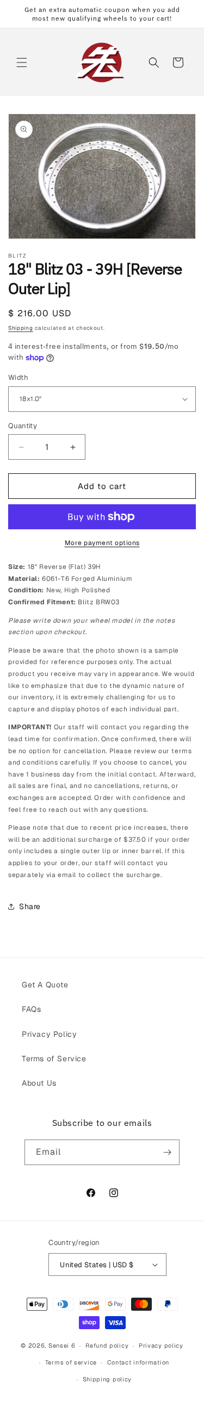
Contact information (138, 1362)
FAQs (31, 1009)
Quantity (22, 425)
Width (18, 377)
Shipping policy (107, 1379)
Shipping (20, 327)
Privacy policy (161, 1345)
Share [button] (30, 906)
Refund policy (106, 1345)
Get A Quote (45, 985)
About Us (39, 1083)
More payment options (102, 543)
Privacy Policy (49, 1034)
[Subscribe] (167, 1152)
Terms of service (71, 1362)
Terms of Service (54, 1058)
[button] (22, 62)
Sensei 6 (62, 1345)
